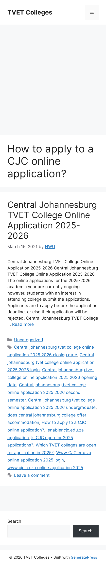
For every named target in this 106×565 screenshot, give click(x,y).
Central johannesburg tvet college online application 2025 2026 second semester (46, 392)
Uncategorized (28, 339)
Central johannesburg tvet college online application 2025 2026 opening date (52, 377)
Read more (23, 324)
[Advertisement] (53, 77)
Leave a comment (32, 475)
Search (14, 521)
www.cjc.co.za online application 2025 (45, 467)
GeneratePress (84, 557)
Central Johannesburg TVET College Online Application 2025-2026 (52, 220)
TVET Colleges (29, 12)
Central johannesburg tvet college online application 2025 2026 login (50, 362)
